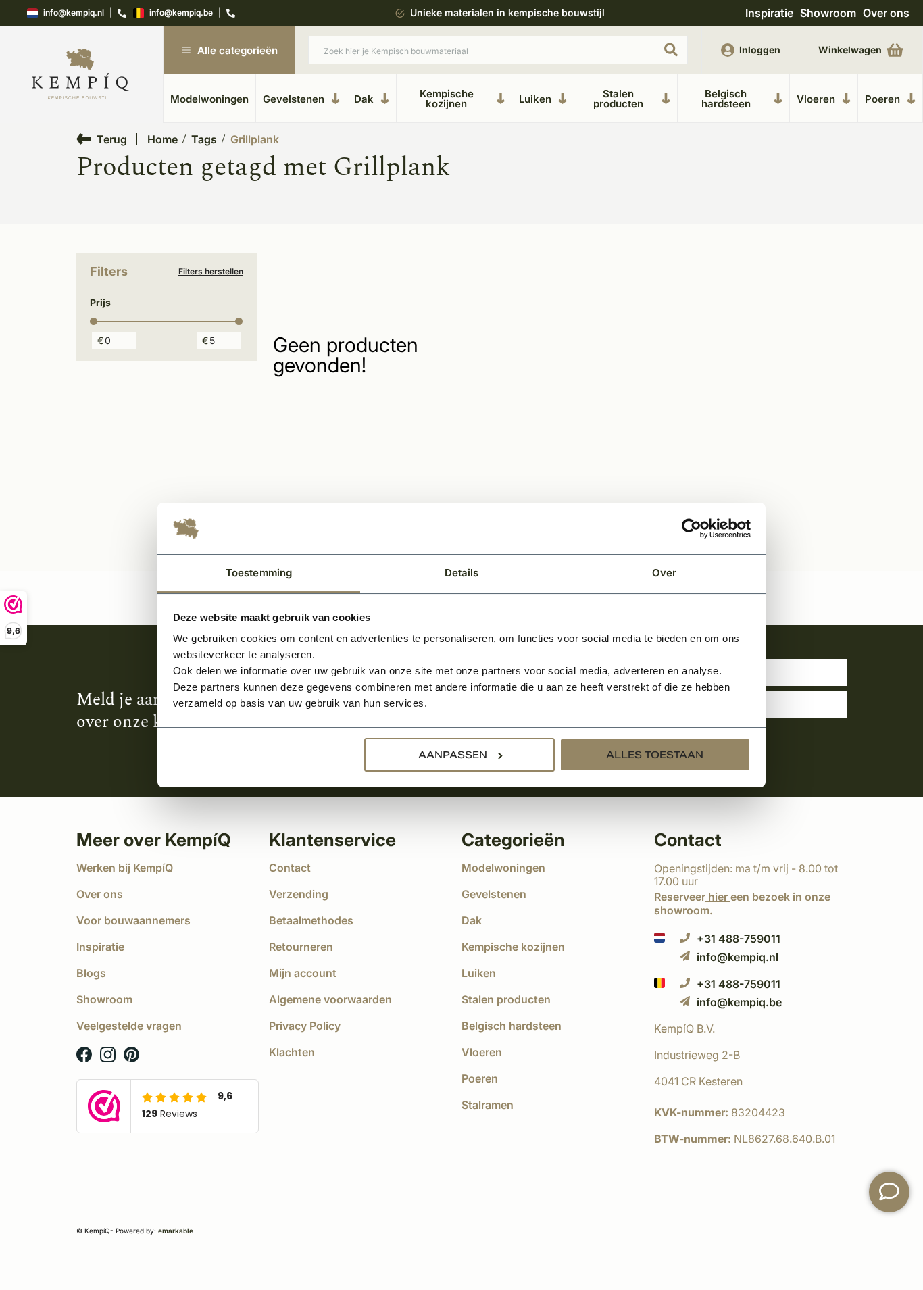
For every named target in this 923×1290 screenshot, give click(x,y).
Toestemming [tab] (259, 572)
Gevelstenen (293, 98)
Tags (204, 139)
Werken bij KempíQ (124, 867)
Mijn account (302, 973)
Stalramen (488, 1105)
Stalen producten (618, 99)
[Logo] (80, 75)
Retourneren (301, 946)
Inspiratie (769, 13)
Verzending (298, 894)
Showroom (828, 13)
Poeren (882, 98)
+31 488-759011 (738, 938)
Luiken (535, 98)
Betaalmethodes (311, 920)
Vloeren (816, 98)
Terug (112, 139)
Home (162, 139)
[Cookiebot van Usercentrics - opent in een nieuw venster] (691, 528)
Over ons (886, 13)
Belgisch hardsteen (726, 99)
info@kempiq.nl (73, 13)
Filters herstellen (210, 272)
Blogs (91, 973)
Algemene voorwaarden (330, 999)
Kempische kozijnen (447, 99)
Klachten (292, 1052)
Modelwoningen (209, 99)
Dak (364, 98)
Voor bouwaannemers (133, 920)
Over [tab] (664, 572)
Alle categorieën (237, 50)
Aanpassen (452, 755)
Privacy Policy (305, 1026)
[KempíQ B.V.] (750, 1028)
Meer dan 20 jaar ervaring (507, 12)
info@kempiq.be (181, 13)
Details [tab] (462, 572)
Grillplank (254, 139)
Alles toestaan (654, 755)
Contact (290, 867)
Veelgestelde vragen (129, 1026)
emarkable (175, 1230)
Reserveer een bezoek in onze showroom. (742, 903)
